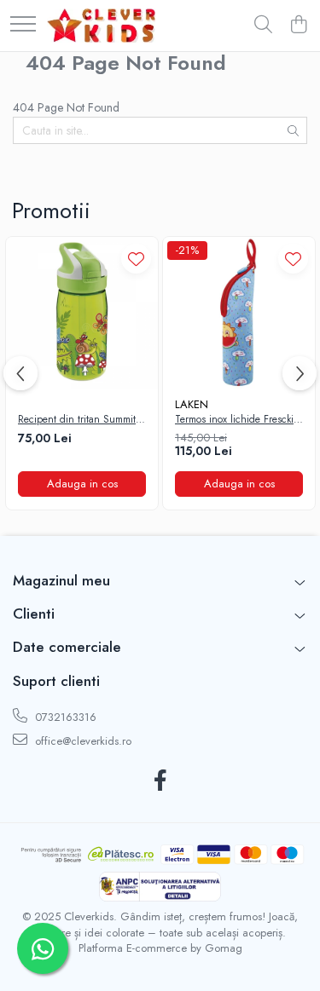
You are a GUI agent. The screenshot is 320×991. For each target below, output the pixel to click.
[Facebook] (160, 781)
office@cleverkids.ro (81, 741)
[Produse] (23, 25)
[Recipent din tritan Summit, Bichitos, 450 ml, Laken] (82, 313)
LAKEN (191, 404)
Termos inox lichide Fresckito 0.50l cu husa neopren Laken (238, 420)
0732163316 (64, 717)
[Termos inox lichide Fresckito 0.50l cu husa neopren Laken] (239, 313)
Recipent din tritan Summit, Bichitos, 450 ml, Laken (78, 420)
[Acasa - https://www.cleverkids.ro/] (101, 26)
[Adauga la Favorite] (136, 259)
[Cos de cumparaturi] (298, 25)
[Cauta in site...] (263, 25)
